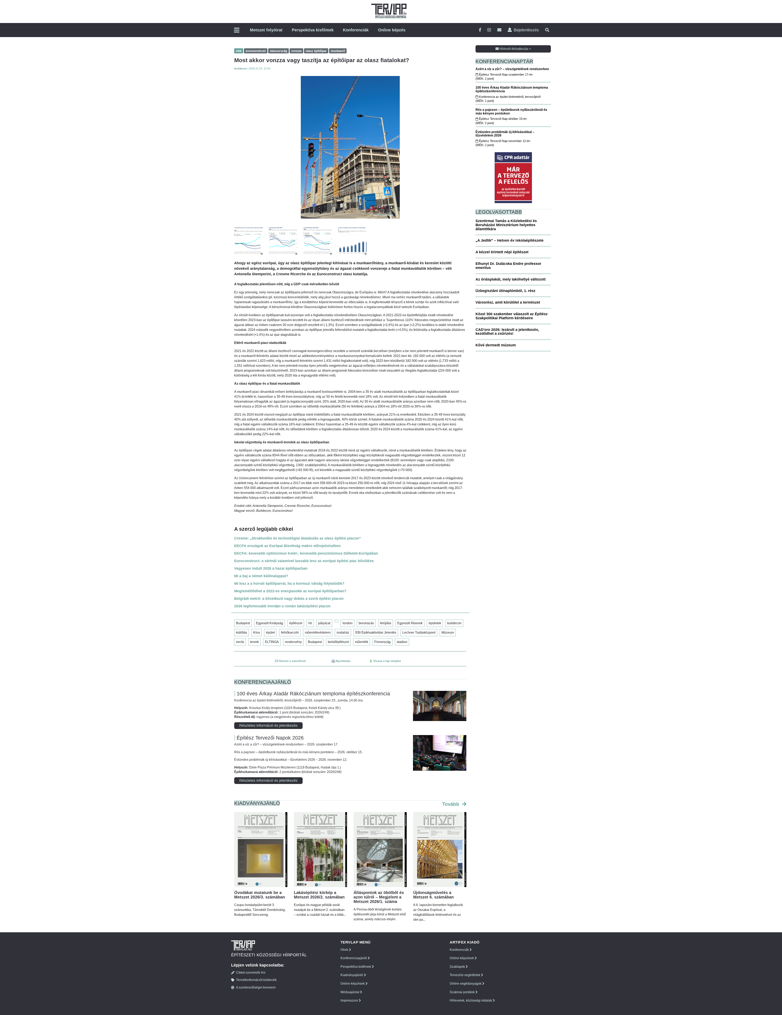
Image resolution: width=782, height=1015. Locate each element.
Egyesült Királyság (269, 623)
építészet (295, 623)
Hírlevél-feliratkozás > (515, 49)
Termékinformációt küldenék (256, 980)
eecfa (240, 642)
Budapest (243, 623)
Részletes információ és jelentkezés (268, 725)
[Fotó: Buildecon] (350, 147)
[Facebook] (480, 30)
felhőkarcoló (290, 632)
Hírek (344, 949)
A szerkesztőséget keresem (256, 987)
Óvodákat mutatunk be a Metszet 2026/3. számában (259, 894)
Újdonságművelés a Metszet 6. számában (433, 894)
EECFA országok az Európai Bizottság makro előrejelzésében (287, 546)
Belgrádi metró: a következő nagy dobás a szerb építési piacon (289, 599)
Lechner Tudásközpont (418, 632)
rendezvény (293, 642)
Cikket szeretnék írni (250, 972)
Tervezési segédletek (465, 975)
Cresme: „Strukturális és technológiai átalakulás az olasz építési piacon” (297, 538)
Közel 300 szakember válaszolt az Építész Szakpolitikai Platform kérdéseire (512, 316)
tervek (254, 642)
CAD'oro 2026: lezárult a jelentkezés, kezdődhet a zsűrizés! (507, 332)
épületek (435, 623)
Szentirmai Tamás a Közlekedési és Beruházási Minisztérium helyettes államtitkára (506, 225)
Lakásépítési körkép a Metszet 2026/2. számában (319, 894)
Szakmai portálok (463, 992)
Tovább (451, 804)
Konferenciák (356, 30)
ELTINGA (272, 642)
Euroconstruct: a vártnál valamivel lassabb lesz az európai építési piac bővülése (304, 561)
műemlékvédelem (318, 632)
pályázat (324, 623)
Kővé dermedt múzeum (496, 345)
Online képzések (353, 983)
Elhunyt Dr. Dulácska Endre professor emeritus (508, 266)
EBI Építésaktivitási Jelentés (375, 632)
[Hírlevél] (499, 30)
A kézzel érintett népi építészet (502, 252)
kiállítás (241, 632)
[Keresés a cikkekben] (547, 30)
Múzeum (448, 632)
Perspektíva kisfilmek (313, 30)
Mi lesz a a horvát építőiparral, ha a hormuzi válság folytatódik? (289, 583)
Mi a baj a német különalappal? (261, 576)
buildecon (454, 623)
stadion (402, 642)
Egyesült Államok (410, 623)
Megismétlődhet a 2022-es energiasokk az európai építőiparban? (290, 591)
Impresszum (349, 1000)
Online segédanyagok (466, 983)
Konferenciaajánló (354, 958)
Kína (256, 632)
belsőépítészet (338, 642)
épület (270, 632)
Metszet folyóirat (266, 30)
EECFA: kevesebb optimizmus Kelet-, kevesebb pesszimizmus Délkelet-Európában (306, 553)
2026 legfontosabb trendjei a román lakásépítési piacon (282, 606)
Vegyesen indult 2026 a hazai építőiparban (271, 568)
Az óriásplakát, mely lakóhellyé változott (511, 279)
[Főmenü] (236, 30)
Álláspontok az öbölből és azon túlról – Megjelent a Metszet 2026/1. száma (379, 897)
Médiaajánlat (350, 992)
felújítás (385, 623)
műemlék (361, 642)
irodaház (343, 632)
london (348, 623)
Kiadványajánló (352, 975)
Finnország (382, 642)
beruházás (366, 623)
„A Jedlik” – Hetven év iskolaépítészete (510, 240)
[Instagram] (489, 30)
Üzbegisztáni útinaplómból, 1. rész (505, 291)
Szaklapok (458, 966)
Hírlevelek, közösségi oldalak (471, 1000)
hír (310, 623)
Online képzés (391, 30)
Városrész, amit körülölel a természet (508, 302)
